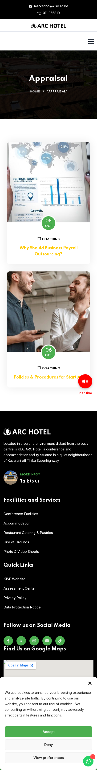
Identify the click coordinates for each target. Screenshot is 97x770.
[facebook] (8, 640)
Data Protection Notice (22, 607)
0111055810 (51, 13)
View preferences (48, 757)
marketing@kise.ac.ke (50, 6)
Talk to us (29, 481)
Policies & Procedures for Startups (49, 377)
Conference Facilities (21, 514)
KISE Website (14, 579)
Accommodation (17, 523)
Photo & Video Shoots (21, 551)
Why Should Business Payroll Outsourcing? (49, 251)
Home (35, 91)
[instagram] (34, 640)
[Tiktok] (60, 640)
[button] (90, 682)
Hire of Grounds (16, 542)
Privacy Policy (15, 597)
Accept (49, 731)
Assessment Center (20, 588)
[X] (21, 640)
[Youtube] (47, 640)
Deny (48, 744)
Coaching (51, 239)
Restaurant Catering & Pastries (28, 532)
